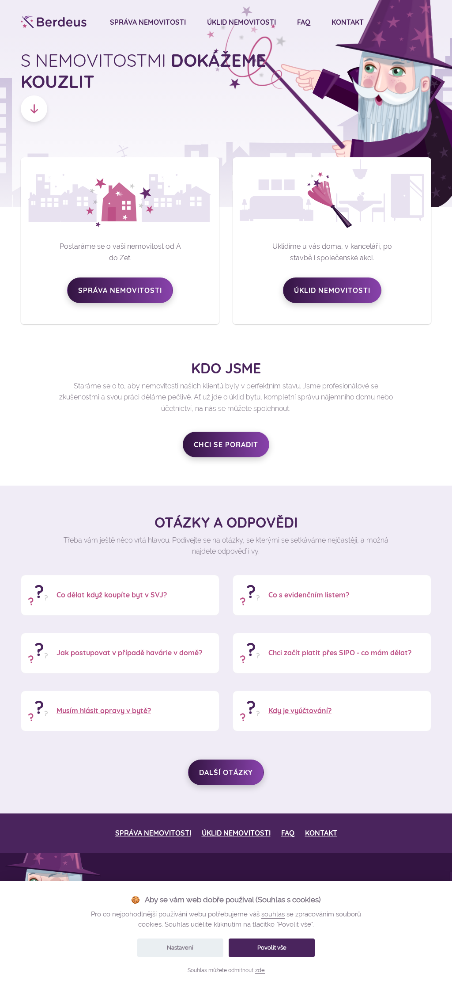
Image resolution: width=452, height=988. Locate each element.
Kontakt (347, 22)
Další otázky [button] (226, 772)
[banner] (54, 22)
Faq (303, 22)
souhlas (273, 914)
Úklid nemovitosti (241, 22)
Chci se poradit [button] (226, 444)
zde (260, 970)
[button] (34, 108)
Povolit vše (271, 947)
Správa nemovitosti (148, 22)
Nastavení (180, 947)
